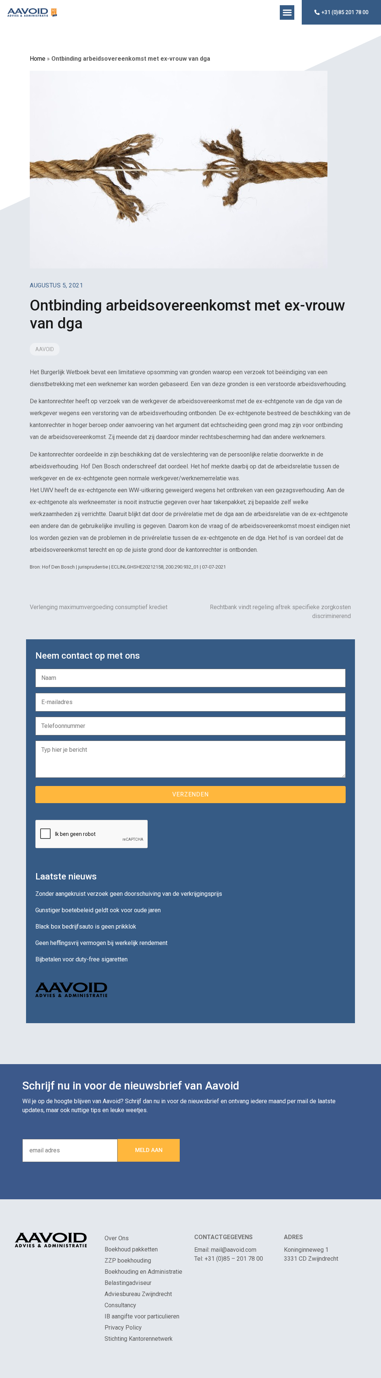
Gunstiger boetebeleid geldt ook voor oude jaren (98, 910)
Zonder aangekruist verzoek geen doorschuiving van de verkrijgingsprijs (128, 893)
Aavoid (44, 349)
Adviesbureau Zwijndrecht (138, 1294)
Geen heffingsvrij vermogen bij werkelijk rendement (101, 942)
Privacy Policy (123, 1327)
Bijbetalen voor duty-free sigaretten (81, 959)
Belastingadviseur (128, 1282)
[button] (287, 12)
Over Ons (117, 1238)
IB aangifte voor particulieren (142, 1316)
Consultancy (120, 1305)
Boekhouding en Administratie (143, 1271)
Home (37, 58)
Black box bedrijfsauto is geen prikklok (85, 926)
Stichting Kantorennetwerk (139, 1338)
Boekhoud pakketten (131, 1249)
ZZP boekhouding (128, 1260)
